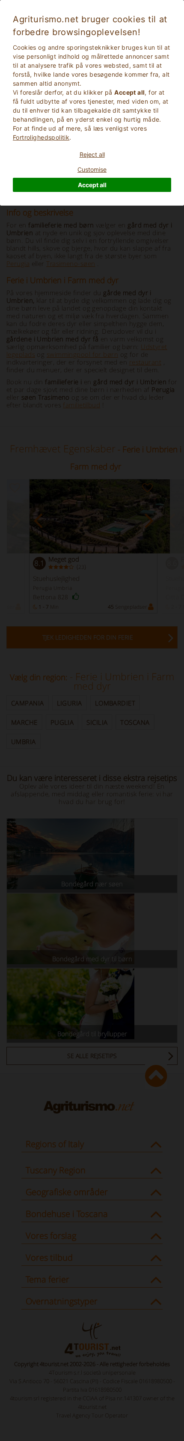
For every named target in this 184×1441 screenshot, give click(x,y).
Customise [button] (92, 169)
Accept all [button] (92, 184)
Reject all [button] (92, 154)
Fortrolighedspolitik (41, 137)
